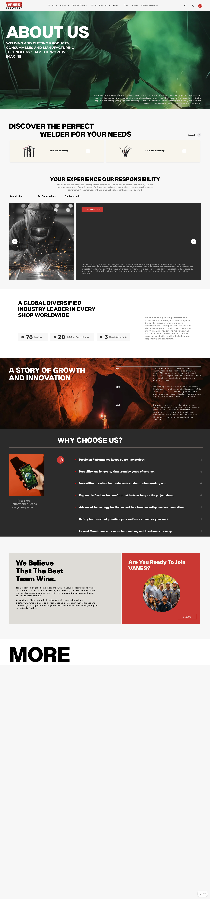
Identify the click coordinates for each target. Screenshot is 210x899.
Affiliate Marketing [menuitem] (149, 5)
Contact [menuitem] (134, 5)
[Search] (185, 5)
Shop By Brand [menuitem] (79, 5)
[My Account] (192, 5)
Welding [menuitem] (51, 5)
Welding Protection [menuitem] (99, 5)
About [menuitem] (116, 5)
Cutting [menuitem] (63, 5)
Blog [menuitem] (126, 5)
